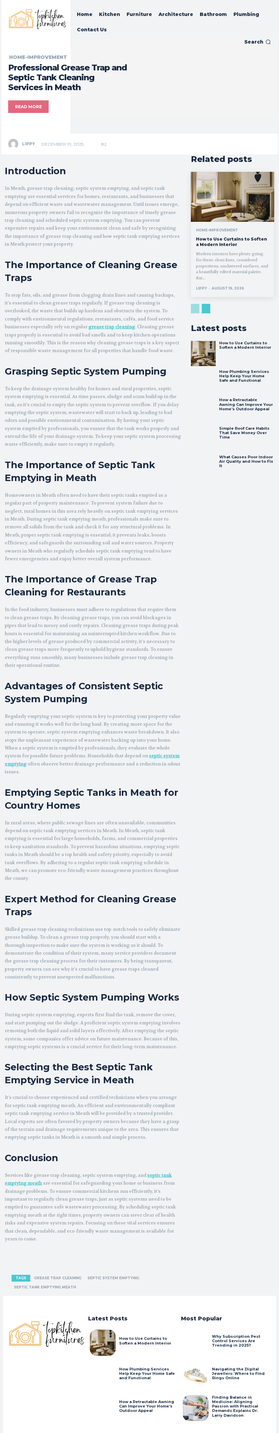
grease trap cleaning (57, 1278)
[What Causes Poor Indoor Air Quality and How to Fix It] (203, 467)
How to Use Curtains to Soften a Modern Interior (231, 241)
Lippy (28, 143)
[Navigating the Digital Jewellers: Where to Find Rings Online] (196, 1375)
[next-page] (206, 308)
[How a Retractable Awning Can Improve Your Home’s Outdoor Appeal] (203, 410)
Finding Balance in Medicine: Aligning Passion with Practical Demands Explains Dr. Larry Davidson (235, 1406)
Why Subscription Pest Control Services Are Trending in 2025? (236, 1341)
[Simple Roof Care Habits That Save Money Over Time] (203, 438)
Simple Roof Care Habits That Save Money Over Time (244, 433)
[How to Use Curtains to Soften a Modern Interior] (232, 197)
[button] (257, 42)
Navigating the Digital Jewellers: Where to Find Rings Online (238, 1373)
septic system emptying (113, 1278)
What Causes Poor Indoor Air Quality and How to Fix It (246, 461)
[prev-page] (195, 308)
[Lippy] (14, 144)
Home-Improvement (38, 57)
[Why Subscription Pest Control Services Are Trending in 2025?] (196, 1342)
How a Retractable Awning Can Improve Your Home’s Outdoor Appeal (246, 404)
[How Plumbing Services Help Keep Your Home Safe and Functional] (203, 382)
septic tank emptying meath (45, 1287)
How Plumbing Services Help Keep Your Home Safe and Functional (244, 376)
